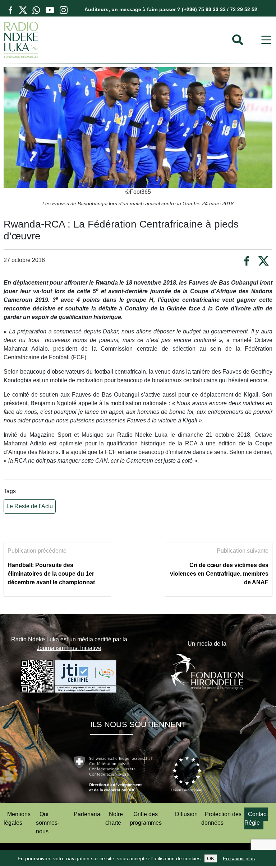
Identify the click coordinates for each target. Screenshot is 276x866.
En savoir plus (239, 858)
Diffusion (186, 814)
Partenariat (88, 814)
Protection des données (221, 818)
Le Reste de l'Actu (29, 506)
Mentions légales (17, 818)
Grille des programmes (146, 818)
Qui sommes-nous (47, 822)
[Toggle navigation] (266, 40)
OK (210, 858)
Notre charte (114, 818)
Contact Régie (256, 818)
